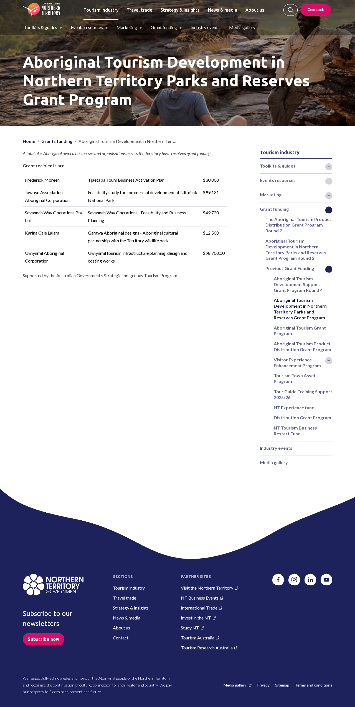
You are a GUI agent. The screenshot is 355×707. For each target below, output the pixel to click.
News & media (222, 9)
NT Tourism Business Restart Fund (295, 430)
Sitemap (282, 685)
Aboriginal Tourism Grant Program (300, 330)
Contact (315, 9)
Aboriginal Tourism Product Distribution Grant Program (302, 346)
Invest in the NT (196, 617)
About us (254, 9)
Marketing (126, 27)
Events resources (87, 27)
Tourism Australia (197, 637)
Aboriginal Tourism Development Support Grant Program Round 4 (298, 284)
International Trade (199, 607)
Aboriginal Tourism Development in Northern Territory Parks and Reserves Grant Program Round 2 (295, 249)
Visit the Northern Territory (207, 587)
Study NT (190, 627)
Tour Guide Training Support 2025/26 (303, 394)
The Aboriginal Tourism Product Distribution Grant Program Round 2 (298, 225)
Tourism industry (100, 9)
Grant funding (164, 27)
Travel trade (139, 9)
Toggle (328, 166)
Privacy (263, 685)
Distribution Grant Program (302, 417)
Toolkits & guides (40, 27)
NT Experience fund (294, 407)
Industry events (205, 27)
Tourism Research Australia (207, 647)
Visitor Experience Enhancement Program (297, 362)
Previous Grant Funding (289, 268)
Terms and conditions (313, 685)
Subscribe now (43, 639)
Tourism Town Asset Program (295, 378)
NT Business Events (200, 597)
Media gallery (242, 27)
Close (290, 10)
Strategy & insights (180, 9)
